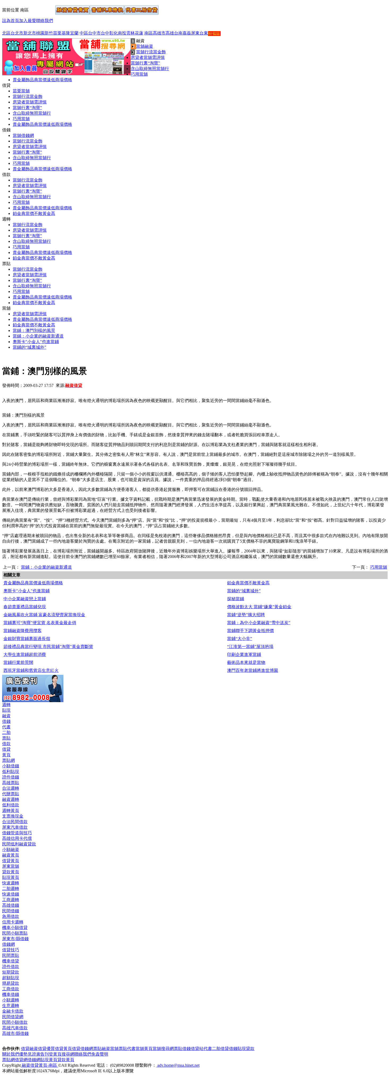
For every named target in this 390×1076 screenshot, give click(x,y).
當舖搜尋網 (163, 1048)
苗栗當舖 (21, 91)
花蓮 (139, 33)
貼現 (6, 710)
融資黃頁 (10, 855)
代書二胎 (211, 1048)
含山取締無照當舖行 (150, 68)
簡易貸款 (10, 983)
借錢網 (8, 944)
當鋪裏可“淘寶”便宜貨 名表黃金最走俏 (39, 622)
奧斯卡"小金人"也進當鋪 (36, 341)
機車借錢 (10, 994)
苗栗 (57, 33)
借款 (6, 743)
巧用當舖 (139, 74)
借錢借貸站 (192, 1048)
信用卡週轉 (12, 922)
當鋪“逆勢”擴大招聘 (246, 614)
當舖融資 (144, 46)
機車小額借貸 (15, 927)
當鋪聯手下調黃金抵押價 (250, 630)
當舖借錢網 (23, 135)
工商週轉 (10, 899)
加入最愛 (27, 20)
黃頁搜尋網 (63, 1054)
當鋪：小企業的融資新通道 (38, 336)
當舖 (114, 1048)
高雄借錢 (10, 905)
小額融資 (10, 849)
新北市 (29, 33)
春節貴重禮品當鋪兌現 (24, 606)
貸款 (250, 1048)
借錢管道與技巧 (17, 833)
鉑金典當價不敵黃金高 (34, 213)
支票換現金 (12, 816)
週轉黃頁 (10, 810)
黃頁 (6, 755)
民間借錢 (10, 911)
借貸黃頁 (10, 860)
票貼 (6, 738)
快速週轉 (10, 883)
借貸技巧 (10, 950)
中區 (84, 33)
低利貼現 (10, 771)
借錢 (6, 721)
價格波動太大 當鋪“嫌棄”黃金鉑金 (259, 606)
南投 (122, 33)
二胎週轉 (10, 888)
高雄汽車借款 (15, 1028)
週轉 (6, 704)
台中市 (94, 33)
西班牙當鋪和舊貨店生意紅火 (31, 670)
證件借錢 (10, 777)
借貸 (6, 749)
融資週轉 (10, 799)
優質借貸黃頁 (59, 1048)
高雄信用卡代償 (17, 838)
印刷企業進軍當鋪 (244, 654)
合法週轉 (10, 788)
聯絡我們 (44, 20)
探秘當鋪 (235, 599)
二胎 (6, 732)
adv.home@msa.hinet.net (178, 1065)
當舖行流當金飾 (151, 52)
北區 (6, 33)
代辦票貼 (10, 794)
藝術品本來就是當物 (246, 662)
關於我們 (10, 1054)
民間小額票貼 (15, 933)
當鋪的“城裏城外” (29, 347)
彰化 (113, 33)
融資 (6, 716)
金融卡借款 (12, 1011)
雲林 (130, 33)
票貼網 (8, 760)
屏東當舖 (10, 866)
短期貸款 (10, 972)
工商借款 (10, 989)
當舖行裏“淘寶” (145, 63)
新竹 (49, 33)
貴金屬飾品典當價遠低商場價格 (42, 79)
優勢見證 (27, 1054)
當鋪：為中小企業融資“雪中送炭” (258, 622)
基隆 (66, 33)
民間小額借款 (15, 1022)
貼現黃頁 (10, 877)
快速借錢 (10, 894)
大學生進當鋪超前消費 (24, 654)
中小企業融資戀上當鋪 (24, 599)
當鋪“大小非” (239, 638)
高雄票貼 (10, 782)
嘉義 (187, 33)
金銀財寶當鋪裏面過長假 (26, 638)
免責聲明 (99, 1054)
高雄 (170, 33)
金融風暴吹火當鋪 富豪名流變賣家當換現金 (44, 614)
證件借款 (10, 966)
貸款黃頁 (10, 872)
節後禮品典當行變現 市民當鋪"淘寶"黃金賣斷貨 (48, 646)
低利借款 (10, 805)
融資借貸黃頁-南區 (39, 1065)
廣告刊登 (44, 1054)
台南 (178, 33)
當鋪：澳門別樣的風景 (34, 330)
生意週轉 (10, 1005)
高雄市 (159, 33)
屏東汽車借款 (15, 827)
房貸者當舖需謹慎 (148, 57)
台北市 (17, 33)
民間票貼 (10, 955)
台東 (204, 33)
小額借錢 (10, 766)
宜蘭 (74, 33)
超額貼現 (10, 977)
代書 (6, 727)
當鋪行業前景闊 (18, 662)
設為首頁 (10, 20)
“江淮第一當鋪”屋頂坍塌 (250, 646)
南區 (148, 33)
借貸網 (21, 1059)
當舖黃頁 (144, 1048)
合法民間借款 (15, 821)
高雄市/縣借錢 (15, 1033)
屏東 (195, 33)
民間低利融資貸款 (19, 844)
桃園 (40, 33)
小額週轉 (10, 1000)
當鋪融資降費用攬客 (22, 630)
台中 (105, 33)
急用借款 (10, 916)
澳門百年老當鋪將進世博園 (252, 670)
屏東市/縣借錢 (15, 938)
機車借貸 (10, 961)
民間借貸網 (12, 1016)
